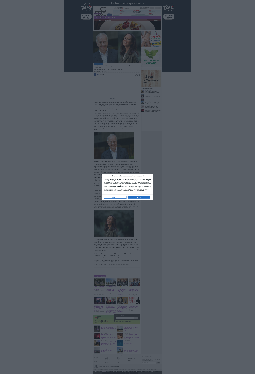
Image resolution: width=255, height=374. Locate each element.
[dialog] (127, 187)
